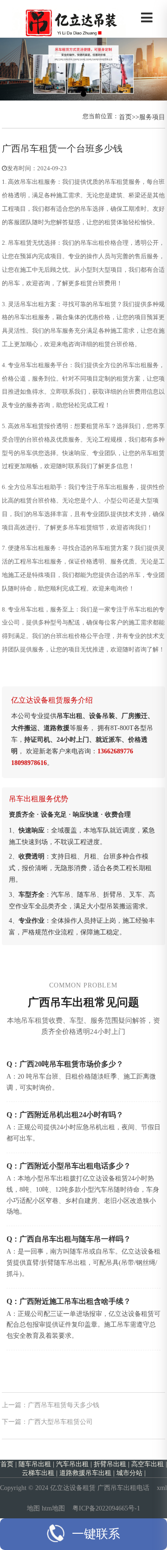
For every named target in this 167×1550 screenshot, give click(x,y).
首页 (125, 117)
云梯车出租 (38, 1472)
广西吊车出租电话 (123, 1487)
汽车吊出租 (72, 1464)
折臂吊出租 (110, 1464)
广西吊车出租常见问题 (83, 1002)
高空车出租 (147, 1464)
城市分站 (129, 1472)
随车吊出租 (35, 1464)
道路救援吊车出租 (85, 1472)
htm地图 (53, 1508)
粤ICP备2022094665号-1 (106, 1508)
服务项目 (152, 117)
